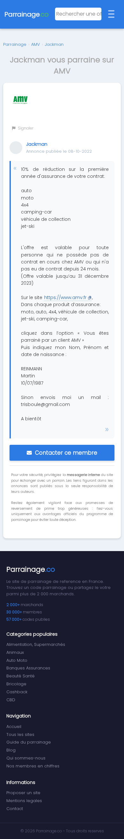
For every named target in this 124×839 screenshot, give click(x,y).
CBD (10, 700)
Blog (11, 750)
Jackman (54, 44)
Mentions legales (24, 801)
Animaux (15, 652)
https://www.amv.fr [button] (65, 297)
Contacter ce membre (66, 453)
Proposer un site (23, 793)
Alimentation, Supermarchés (35, 644)
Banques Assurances (28, 668)
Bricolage (16, 684)
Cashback (16, 692)
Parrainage (14, 44)
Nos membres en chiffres (32, 766)
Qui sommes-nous (25, 758)
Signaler (25, 128)
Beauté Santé (20, 676)
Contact (14, 809)
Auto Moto (16, 660)
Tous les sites (20, 734)
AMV (35, 44)
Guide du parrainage (28, 742)
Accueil (13, 727)
